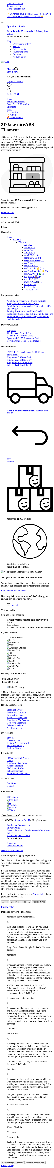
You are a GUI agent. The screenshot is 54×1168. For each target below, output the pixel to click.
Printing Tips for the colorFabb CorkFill (25, 311)
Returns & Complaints (17, 717)
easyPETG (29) (31, 255)
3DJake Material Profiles (18, 758)
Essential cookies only (20, 902)
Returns (16, 46)
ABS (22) (28, 245)
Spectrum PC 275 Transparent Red (23, 338)
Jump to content (14, 6)
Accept (5, 902)
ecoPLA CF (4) (31, 265)
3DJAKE (17, 239)
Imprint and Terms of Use (18, 825)
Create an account (15, 81)
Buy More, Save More (17, 763)
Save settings (8, 1163)
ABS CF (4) (29, 247)
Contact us (17, 54)
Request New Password (18, 743)
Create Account (14, 740)
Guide (10, 760)
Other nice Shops (15, 845)
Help (9, 41)
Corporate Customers (16, 723)
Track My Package (15, 745)
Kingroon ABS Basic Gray (19, 360)
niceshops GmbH (22, 820)
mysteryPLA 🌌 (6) (33, 282)
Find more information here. (14, 590)
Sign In (10, 738)
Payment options (20, 51)
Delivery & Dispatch (16, 712)
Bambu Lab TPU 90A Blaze (20, 335)
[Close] (2, 22)
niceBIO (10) (30, 284)
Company (11, 843)
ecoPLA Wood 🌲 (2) (34, 274)
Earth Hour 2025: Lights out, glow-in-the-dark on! (30, 314)
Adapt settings (39, 902)
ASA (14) (28, 250)
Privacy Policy (13, 827)
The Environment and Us (18, 773)
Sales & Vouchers (15, 725)
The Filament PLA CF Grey (20, 333)
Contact (10, 786)
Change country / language (30, 815)
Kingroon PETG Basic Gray (20, 362)
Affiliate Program (15, 765)
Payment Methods (15, 715)
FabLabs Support (15, 771)
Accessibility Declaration (18, 835)
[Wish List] (9, 86)
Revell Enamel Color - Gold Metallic (23, 341)
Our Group (12, 783)
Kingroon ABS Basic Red (19, 357)
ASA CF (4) (29, 252)
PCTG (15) (29, 287)
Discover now (7, 212)
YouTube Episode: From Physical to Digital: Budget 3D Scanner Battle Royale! (27, 302)
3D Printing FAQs (15, 768)
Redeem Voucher (15, 748)
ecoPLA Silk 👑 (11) (33, 268)
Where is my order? (22, 44)
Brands (10, 237)
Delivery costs (19, 49)
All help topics (19, 57)
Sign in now (12, 72)
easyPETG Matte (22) (34, 260)
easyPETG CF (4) (32, 258)
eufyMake (11, 330)
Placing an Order (14, 710)
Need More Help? (15, 728)
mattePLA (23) (31, 279)
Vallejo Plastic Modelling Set (20, 365)
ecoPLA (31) (30, 263)
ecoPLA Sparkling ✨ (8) (36, 271)
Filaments (22, 242)
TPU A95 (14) (30, 289)
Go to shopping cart (16, 8)
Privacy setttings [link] (14, 838)
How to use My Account (18, 720)
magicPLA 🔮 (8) (32, 276)
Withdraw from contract (12, 850)
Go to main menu (15, 3)
